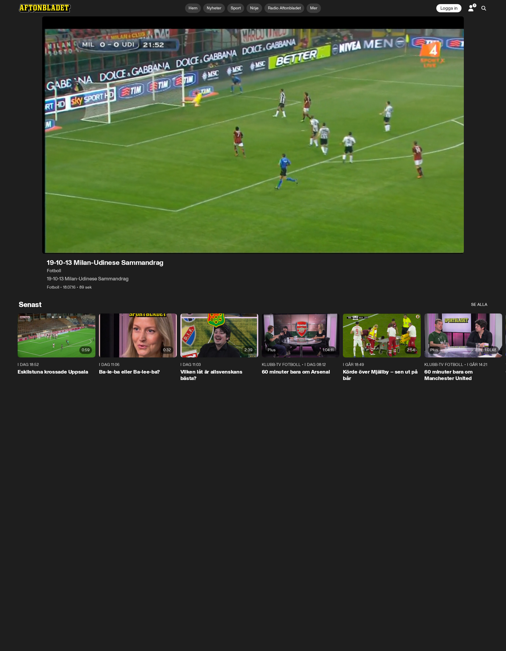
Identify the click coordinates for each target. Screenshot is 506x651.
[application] (253, 135)
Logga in (448, 8)
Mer (313, 8)
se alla (479, 304)
